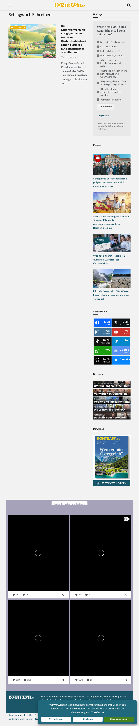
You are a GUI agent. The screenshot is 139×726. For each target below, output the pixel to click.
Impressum (15, 714)
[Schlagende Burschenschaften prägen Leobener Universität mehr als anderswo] (112, 164)
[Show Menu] (10, 5)
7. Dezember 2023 (70, 57)
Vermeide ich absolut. (111, 99)
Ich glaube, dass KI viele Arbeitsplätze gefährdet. (113, 83)
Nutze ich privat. (108, 46)
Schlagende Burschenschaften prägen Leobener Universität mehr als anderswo (110, 182)
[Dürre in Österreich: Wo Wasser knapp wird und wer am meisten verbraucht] (112, 278)
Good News (18, 27)
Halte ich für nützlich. (111, 51)
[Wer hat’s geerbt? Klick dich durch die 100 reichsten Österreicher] (112, 242)
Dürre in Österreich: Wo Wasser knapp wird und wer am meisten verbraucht (111, 295)
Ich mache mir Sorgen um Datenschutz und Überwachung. (113, 73)
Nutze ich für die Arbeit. (112, 42)
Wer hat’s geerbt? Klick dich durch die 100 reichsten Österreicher (109, 259)
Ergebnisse (104, 115)
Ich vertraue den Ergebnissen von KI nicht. (110, 63)
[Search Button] (129, 5)
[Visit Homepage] (69, 5)
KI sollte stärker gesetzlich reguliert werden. (110, 91)
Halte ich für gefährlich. (112, 55)
